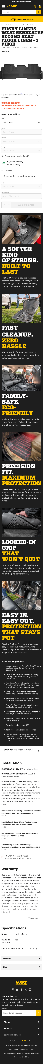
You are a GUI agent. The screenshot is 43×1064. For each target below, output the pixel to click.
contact (5, 798)
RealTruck (25, 1041)
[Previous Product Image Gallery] (2, 72)
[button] (21, 751)
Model (3, 137)
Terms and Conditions (21, 1057)
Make (3, 128)
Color (3, 183)
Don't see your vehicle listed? (15, 156)
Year (2, 119)
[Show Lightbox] (21, 72)
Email (4, 1008)
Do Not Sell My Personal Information (21, 1049)
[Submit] (38, 1013)
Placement (5, 192)
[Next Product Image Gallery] (41, 72)
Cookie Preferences (32, 1053)
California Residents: (19, 948)
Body (3, 147)
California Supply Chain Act (13, 1053)
